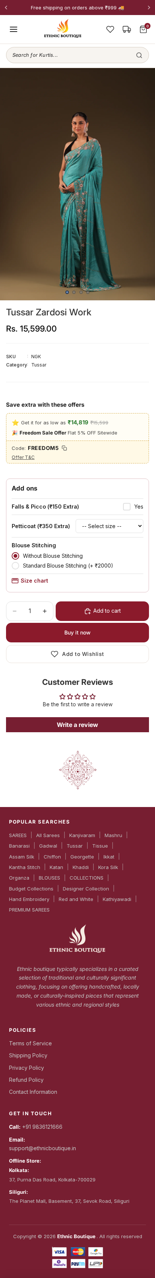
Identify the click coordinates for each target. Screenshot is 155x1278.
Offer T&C (23, 457)
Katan (56, 867)
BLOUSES (49, 878)
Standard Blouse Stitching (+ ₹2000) (68, 565)
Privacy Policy (26, 1067)
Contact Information (33, 1092)
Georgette (82, 857)
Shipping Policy (28, 1055)
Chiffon (52, 857)
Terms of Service (30, 1043)
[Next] (148, 7)
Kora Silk (108, 867)
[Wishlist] (110, 29)
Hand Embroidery (29, 899)
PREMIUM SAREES (29, 910)
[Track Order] (126, 29)
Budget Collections (31, 889)
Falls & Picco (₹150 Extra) (45, 506)
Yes (138, 506)
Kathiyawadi (117, 899)
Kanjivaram (82, 835)
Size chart (34, 580)
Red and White (76, 899)
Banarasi (19, 846)
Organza (19, 878)
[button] (77, 55)
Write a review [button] (77, 724)
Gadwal (48, 846)
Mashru (113, 835)
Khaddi (81, 867)
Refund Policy (26, 1080)
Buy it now (77, 632)
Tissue (100, 846)
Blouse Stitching (34, 545)
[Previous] (6, 7)
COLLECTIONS (86, 878)
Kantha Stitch (24, 867)
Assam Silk (21, 857)
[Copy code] (64, 448)
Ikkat (108, 857)
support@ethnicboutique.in (42, 1148)
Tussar (75, 846)
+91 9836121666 (42, 1127)
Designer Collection (86, 889)
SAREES (18, 835)
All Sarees (48, 835)
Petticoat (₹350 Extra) (41, 526)
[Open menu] (13, 29)
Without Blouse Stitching (53, 556)
